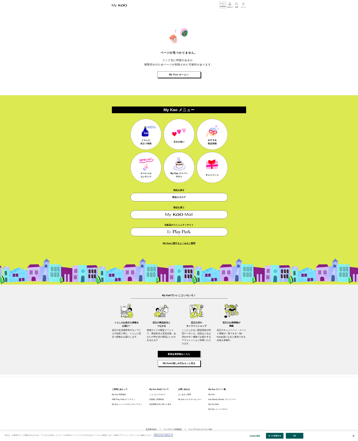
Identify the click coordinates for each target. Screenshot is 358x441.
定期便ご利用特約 (156, 399)
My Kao (211, 394)
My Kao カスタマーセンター (189, 399)
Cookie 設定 (255, 436)
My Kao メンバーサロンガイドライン (127, 404)
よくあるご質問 (184, 394)
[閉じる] (353, 436)
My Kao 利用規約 (119, 394)
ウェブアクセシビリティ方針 (200, 429)
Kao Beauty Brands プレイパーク (222, 399)
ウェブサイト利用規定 (173, 429)
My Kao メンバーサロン (218, 409)
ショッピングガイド (157, 394)
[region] (179, 436)
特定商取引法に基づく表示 (160, 404)
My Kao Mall (213, 404)
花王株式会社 (151, 429)
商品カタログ (179, 197)
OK (294, 436)
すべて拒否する (274, 436)
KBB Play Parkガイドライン (123, 399)
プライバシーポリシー (163, 435)
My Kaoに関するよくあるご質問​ (179, 243)
